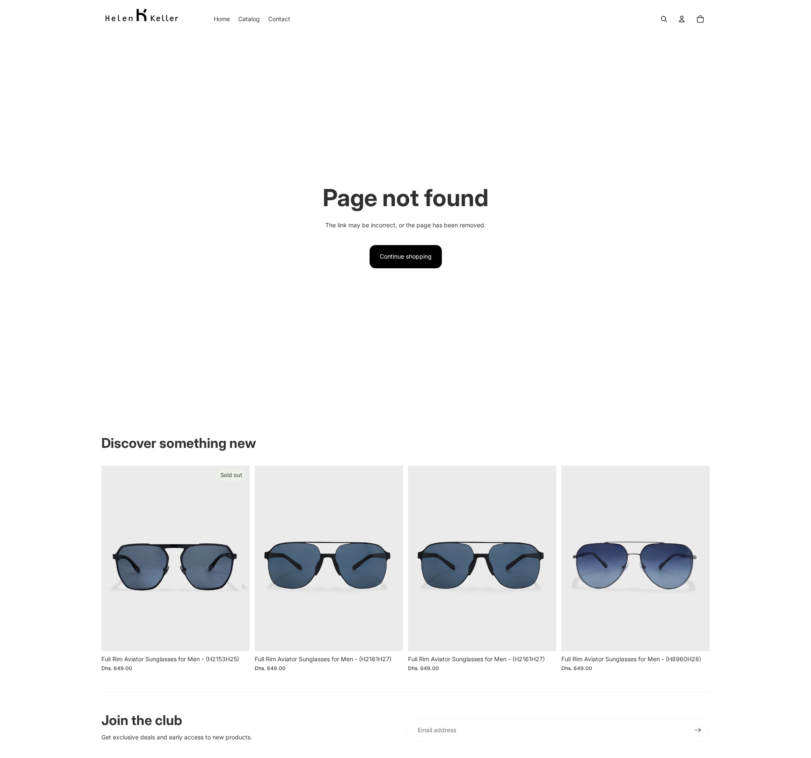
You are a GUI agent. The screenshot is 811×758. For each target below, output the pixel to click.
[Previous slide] (114, 558)
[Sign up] (698, 730)
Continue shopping (406, 256)
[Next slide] (237, 558)
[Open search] (664, 19)
